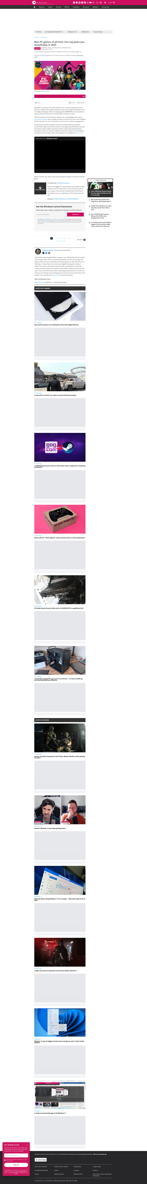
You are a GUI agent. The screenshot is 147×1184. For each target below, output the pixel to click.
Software (95, 7)
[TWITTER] (43, 253)
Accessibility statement (41, 1170)
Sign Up (16, 1165)
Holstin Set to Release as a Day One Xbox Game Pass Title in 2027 (101, 207)
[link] (40, 189)
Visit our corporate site (100, 1154)
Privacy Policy (22, 1171)
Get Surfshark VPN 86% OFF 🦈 (54, 32)
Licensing (76, 1170)
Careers (56, 1170)
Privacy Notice (43, 220)
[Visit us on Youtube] (79, 3)
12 (64, 241)
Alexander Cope (66, 48)
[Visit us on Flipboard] (85, 3)
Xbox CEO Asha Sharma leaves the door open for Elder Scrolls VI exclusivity (101, 193)
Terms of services (58, 219)
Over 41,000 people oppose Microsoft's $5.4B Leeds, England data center (100, 216)
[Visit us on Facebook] (74, 3)
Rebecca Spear (47, 48)
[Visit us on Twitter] (77, 3)
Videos (50, 7)
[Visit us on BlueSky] (90, 3)
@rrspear (55, 275)
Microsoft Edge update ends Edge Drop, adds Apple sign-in (101, 200)
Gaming (58, 7)
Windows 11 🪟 (72, 32)
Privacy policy (77, 1166)
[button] (111, 2)
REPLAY (67, 7)
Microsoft (86, 7)
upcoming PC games (40, 119)
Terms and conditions (41, 1166)
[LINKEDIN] (46, 253)
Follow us (73, 102)
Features (41, 7)
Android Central (78, 1174)
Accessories (105, 7)
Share (38, 102)
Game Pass (79, 133)
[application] (59, 154)
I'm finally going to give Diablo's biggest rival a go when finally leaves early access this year (101, 224)
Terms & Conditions (14, 1172)
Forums (37, 1174)
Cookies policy (97, 1166)
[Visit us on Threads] (88, 3)
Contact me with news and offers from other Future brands (16, 1160)
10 (59, 241)
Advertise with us (59, 1174)
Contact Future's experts (61, 1166)
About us (95, 1170)
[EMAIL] (49, 253)
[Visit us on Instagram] (82, 3)
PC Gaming (43, 37)
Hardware (76, 7)
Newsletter (82, 102)
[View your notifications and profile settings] (105, 2)
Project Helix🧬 (98, 32)
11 (62, 241)
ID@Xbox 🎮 (85, 32)
